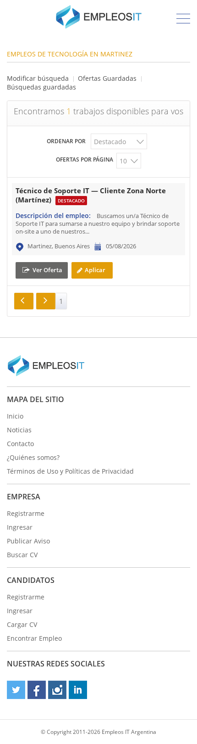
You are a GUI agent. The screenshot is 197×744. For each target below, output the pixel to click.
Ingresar (20, 527)
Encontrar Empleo (34, 638)
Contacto (20, 443)
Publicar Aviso (28, 541)
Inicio (15, 416)
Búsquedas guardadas (41, 87)
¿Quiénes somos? (33, 457)
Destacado (110, 141)
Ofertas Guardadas (107, 78)
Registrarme (25, 513)
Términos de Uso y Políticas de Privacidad (70, 471)
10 (123, 161)
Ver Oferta (47, 269)
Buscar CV (22, 554)
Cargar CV (22, 624)
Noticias (19, 429)
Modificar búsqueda (38, 78)
